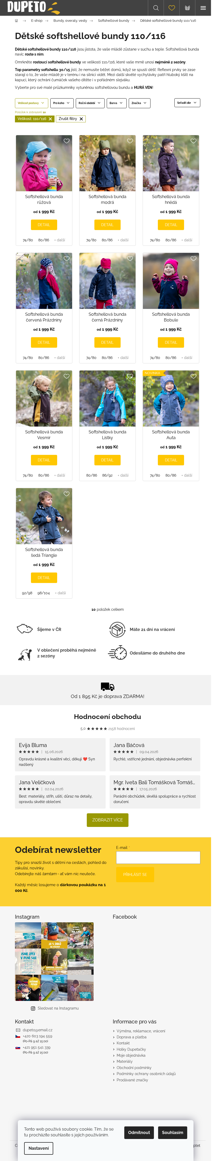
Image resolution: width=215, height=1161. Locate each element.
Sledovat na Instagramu (58, 1008)
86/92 (107, 475)
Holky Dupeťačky (131, 1049)
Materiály (125, 1061)
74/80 (28, 240)
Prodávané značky (132, 1080)
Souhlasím (172, 1132)
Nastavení (39, 1148)
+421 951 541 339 (36, 1047)
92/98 (27, 593)
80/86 (43, 240)
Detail (44, 225)
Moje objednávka (131, 1055)
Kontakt (123, 1043)
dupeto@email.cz (37, 1030)
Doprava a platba (132, 1037)
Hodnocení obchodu (107, 717)
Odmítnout (139, 1132)
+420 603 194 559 (37, 1036)
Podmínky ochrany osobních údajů (146, 1074)
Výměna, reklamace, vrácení (141, 1031)
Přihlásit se (135, 875)
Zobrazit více (107, 819)
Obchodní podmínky (134, 1068)
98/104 (43, 593)
